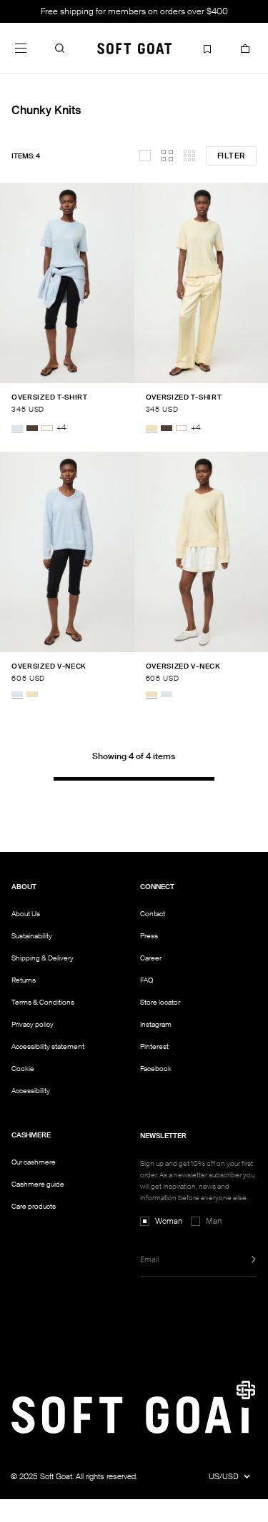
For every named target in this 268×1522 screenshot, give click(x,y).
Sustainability (31, 935)
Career (151, 958)
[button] (60, 48)
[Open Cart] (245, 48)
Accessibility (30, 1091)
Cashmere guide (37, 1184)
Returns (23, 980)
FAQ (146, 980)
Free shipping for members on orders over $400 (134, 11)
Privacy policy (32, 1024)
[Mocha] (32, 428)
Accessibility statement (47, 1046)
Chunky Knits (46, 110)
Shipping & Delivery (42, 958)
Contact (152, 913)
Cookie (22, 1068)
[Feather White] (47, 428)
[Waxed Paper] (151, 428)
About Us (25, 913)
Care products (33, 1206)
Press (149, 935)
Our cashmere (33, 1162)
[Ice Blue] (17, 428)
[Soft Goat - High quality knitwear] (134, 47)
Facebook (156, 1068)
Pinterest (154, 1046)
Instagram (156, 1024)
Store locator (160, 1002)
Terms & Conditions (42, 1002)
